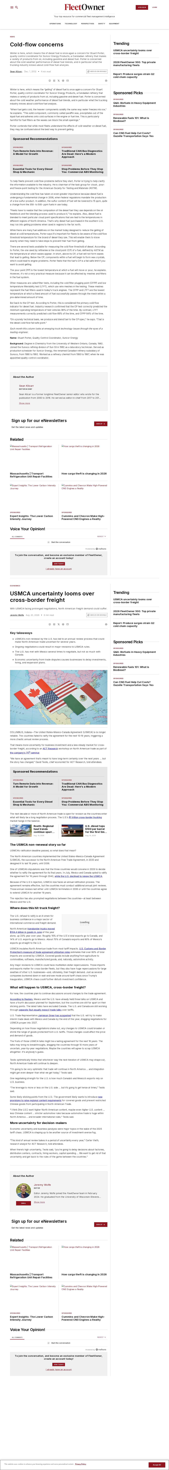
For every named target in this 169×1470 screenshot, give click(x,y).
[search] (16, 7)
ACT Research (50, 763)
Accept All (157, 1465)
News (12, 37)
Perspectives (87, 24)
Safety (101, 24)
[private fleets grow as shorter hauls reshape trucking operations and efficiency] (21, 850)
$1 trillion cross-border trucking (85, 837)
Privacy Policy (80, 1464)
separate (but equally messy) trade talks (40, 1037)
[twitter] (58, 80)
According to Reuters (21, 1026)
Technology (71, 24)
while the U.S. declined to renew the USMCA (78, 896)
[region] (58, 557)
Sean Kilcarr (16, 71)
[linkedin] (54, 80)
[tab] (17, 551)
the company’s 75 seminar (24, 767)
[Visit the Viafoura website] (101, 563)
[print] (106, 80)
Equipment (114, 24)
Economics (15, 600)
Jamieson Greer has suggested (54, 1042)
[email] (67, 80)
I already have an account (59, 583)
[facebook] (49, 80)
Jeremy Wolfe (17, 630)
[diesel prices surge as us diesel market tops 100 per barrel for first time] (72, 850)
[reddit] (63, 80)
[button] (12, 7)
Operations (55, 24)
